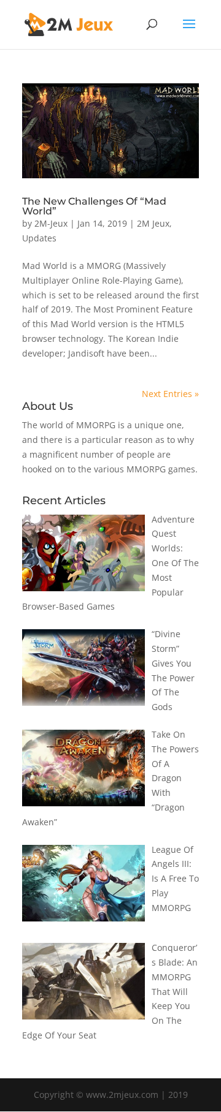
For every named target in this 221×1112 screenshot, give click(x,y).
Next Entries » (170, 393)
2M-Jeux (51, 223)
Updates (39, 238)
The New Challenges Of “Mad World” (94, 206)
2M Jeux (153, 223)
